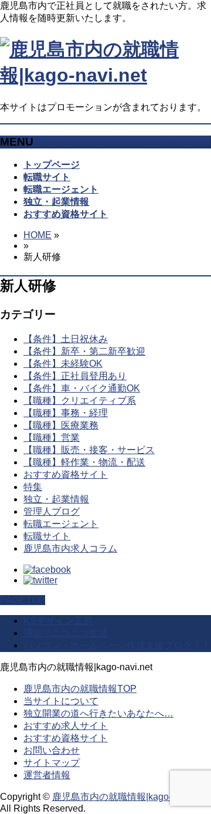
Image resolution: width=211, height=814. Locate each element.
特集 (32, 487)
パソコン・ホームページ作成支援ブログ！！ (117, 645)
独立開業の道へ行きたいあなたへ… (98, 713)
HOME (37, 235)
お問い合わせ (51, 750)
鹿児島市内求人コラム (70, 548)
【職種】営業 (51, 438)
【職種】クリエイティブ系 (79, 401)
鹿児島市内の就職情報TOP (80, 689)
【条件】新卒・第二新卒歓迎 (84, 351)
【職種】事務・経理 (65, 413)
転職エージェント (60, 524)
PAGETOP (22, 600)
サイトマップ (51, 763)
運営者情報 (46, 775)
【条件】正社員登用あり (75, 376)
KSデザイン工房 (58, 621)
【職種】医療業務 (60, 425)
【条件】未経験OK (63, 364)
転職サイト (46, 536)
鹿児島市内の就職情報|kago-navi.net (128, 797)
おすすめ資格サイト (65, 474)
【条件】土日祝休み (65, 339)
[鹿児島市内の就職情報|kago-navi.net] (105, 75)
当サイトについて (60, 701)
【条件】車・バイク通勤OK (81, 388)
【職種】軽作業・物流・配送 (84, 462)
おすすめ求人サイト (65, 726)
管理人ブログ (51, 511)
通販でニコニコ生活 (65, 633)
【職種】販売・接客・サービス (89, 450)
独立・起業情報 (56, 499)
